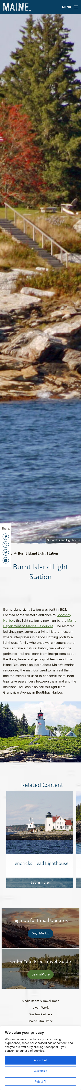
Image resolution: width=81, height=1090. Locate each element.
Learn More (40, 974)
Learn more (40, 882)
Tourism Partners (40, 1014)
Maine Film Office (41, 1020)
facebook (6, 536)
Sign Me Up (40, 933)
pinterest (6, 552)
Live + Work (41, 1007)
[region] (40, 1058)
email (6, 560)
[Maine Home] (17, 7)
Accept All (40, 1060)
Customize (40, 1070)
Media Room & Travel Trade (40, 1000)
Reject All (41, 1081)
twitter (6, 544)
